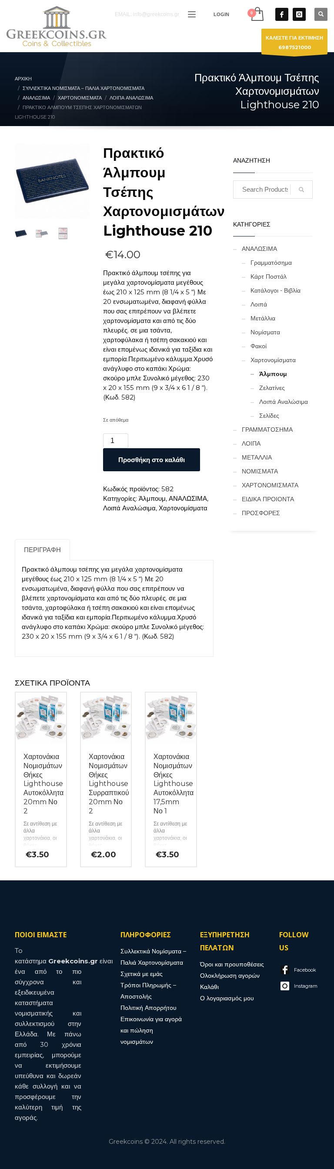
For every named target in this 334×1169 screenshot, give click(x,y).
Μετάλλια (262, 318)
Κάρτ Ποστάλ (268, 276)
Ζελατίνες (272, 388)
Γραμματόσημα (271, 262)
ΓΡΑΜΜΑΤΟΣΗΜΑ (267, 429)
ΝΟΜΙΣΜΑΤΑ (260, 471)
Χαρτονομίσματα (183, 508)
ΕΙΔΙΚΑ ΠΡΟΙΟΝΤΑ (268, 499)
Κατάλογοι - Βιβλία (275, 290)
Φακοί (258, 346)
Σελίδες (269, 416)
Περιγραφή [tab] (42, 550)
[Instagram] (299, 14)
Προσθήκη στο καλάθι (151, 459)
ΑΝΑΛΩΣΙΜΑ (188, 498)
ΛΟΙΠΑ (251, 443)
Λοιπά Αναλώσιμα (129, 508)
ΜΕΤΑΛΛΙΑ (257, 457)
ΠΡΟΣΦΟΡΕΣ (261, 513)
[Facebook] (281, 14)
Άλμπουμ (152, 498)
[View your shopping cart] (257, 14)
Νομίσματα (265, 332)
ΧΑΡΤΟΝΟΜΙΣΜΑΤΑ (270, 485)
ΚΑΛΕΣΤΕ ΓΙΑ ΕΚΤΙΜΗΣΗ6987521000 (294, 42)
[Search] (301, 189)
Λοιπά (258, 304)
